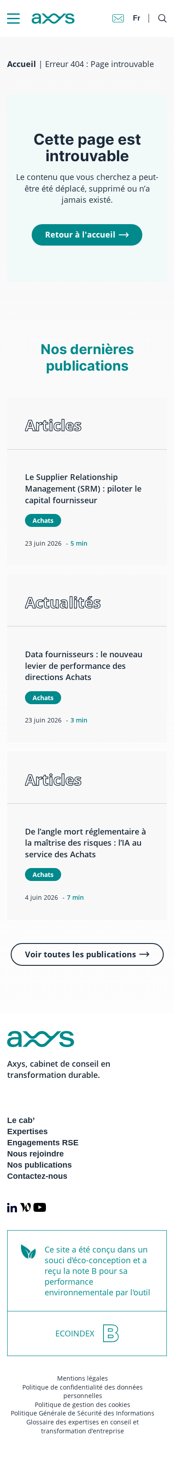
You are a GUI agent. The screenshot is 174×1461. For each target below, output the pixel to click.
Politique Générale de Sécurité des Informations (82, 1413)
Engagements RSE (43, 1142)
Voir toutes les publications (80, 954)
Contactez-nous (37, 1176)
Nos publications (39, 1164)
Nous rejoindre (35, 1153)
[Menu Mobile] (13, 18)
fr (136, 18)
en (137, 9)
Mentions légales (82, 1378)
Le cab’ (21, 1120)
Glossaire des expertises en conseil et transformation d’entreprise (82, 1426)
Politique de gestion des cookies (82, 1404)
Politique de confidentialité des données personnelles (82, 1391)
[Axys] (41, 18)
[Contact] (118, 18)
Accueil (21, 63)
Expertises (27, 1131)
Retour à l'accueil (80, 234)
